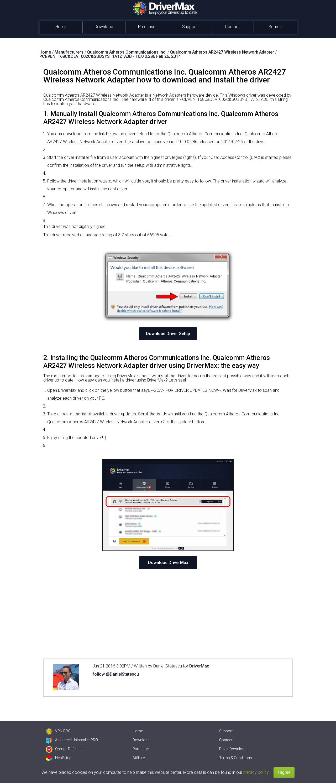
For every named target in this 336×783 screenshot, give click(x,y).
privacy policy (256, 772)
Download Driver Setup (168, 333)
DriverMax (199, 666)
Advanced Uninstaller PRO (76, 740)
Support (189, 26)
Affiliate (139, 758)
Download (103, 26)
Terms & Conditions (235, 758)
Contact (232, 26)
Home (61, 26)
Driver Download (232, 749)
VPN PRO (63, 731)
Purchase (146, 26)
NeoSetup (63, 758)
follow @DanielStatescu (115, 674)
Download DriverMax (168, 562)
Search (275, 26)
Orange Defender (69, 749)
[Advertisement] (168, 614)
